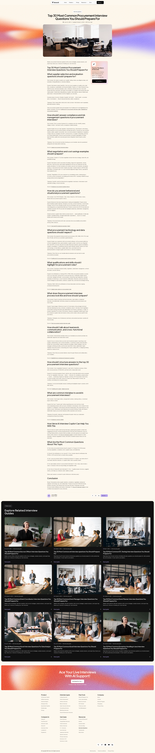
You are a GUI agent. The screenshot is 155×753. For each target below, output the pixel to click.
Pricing (77, 2)
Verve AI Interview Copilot (66, 434)
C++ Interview (63, 728)
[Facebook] (92, 495)
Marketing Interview (64, 710)
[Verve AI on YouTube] (108, 744)
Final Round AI (44, 721)
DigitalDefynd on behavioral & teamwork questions (62, 358)
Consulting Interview (64, 708)
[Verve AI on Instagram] (105, 744)
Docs (90, 2)
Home (65, 2)
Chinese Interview (64, 736)
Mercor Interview (63, 703)
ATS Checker (81, 703)
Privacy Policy (100, 705)
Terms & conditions (102, 750)
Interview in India (63, 741)
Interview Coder (44, 723)
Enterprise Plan (44, 703)
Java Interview (63, 730)
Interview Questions (83, 728)
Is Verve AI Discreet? (83, 719)
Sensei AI (43, 725)
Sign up (99, 2)
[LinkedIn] (99, 495)
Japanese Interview (64, 732)
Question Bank (82, 723)
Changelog (99, 703)
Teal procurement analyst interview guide (60, 323)
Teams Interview (63, 723)
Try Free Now (99, 81)
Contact (99, 699)
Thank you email (82, 705)
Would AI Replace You (83, 697)
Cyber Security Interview (65, 705)
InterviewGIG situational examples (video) (60, 226)
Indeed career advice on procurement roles (61, 289)
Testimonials (81, 730)
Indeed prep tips (65, 388)
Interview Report (44, 701)
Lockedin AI (43, 730)
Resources (83, 2)
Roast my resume (82, 701)
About (98, 697)
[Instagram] (95, 495)
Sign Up (103, 495)
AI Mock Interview (45, 699)
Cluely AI (43, 719)
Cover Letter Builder (83, 699)
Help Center (81, 732)
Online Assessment (64, 699)
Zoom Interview (63, 719)
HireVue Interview (63, 701)
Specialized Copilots (45, 705)
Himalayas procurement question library (60, 186)
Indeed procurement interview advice (59, 147)
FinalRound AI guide (56, 388)
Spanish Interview (64, 734)
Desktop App (44, 708)
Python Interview (63, 725)
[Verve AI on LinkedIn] (112, 744)
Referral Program (101, 701)
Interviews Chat (44, 728)
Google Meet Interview (65, 721)
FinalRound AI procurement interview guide (70, 109)
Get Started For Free (76, 681)
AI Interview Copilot (45, 697)
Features (71, 2)
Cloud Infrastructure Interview (66, 712)
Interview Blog (82, 725)
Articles (80, 721)
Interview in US (63, 738)
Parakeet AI (43, 732)
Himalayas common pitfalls (57, 419)
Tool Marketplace (82, 708)
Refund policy (93, 750)
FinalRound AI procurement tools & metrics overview (63, 258)
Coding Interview (63, 697)
